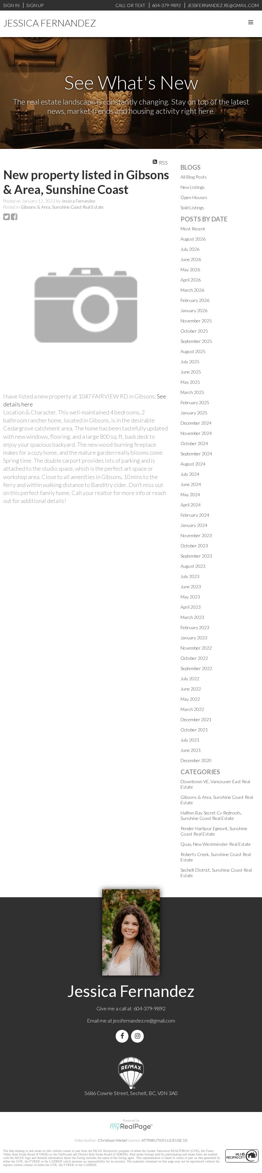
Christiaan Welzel (112, 1140)
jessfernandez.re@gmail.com (144, 1020)
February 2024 (195, 515)
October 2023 (194, 545)
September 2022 (196, 668)
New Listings (193, 187)
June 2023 (191, 586)
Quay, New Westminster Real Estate (216, 844)
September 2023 (196, 556)
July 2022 (190, 678)
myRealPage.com (131, 1127)
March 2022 (192, 709)
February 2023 (195, 627)
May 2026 (190, 269)
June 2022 (191, 688)
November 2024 (196, 433)
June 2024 (191, 484)
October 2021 (194, 729)
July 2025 (190, 361)
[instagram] (138, 1036)
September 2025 (196, 341)
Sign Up (34, 5)
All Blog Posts (194, 177)
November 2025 (196, 320)
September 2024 (196, 453)
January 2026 (194, 310)
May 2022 (190, 699)
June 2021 (191, 750)
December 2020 (196, 760)
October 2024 (194, 443)
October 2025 (194, 331)
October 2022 (194, 658)
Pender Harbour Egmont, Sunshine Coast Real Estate (214, 831)
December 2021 (196, 719)
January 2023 (194, 637)
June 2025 (191, 371)
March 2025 (192, 392)
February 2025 (195, 402)
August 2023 (193, 566)
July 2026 (190, 249)
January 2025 (194, 412)
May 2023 (190, 596)
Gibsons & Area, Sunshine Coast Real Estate (62, 207)
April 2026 (191, 279)
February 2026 (195, 300)
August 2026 (193, 239)
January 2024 (194, 525)
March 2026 (192, 290)
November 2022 (196, 648)
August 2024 (193, 464)
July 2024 (190, 474)
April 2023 (191, 607)
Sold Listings (192, 207)
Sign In (11, 5)
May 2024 (190, 494)
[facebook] (123, 1036)
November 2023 (196, 535)
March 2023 (192, 617)
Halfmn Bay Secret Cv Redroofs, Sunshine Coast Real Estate (211, 815)
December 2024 (196, 423)
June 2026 (191, 259)
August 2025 (193, 351)
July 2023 (190, 576)
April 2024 (191, 504)
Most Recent (193, 228)
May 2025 (190, 382)
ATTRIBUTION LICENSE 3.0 (165, 1140)
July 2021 (190, 740)
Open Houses (194, 197)
